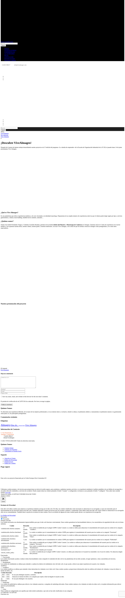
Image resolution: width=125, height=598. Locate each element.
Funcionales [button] (4, 555)
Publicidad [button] (4, 580)
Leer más (8, 492)
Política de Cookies (10, 463)
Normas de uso (8, 461)
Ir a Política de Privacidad (8, 515)
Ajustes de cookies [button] (6, 494)
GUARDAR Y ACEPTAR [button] (9, 592)
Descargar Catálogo (10, 60)
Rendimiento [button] (4, 560)
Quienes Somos (8, 448)
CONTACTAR (8, 57)
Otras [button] (2, 587)
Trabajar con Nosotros (10, 449)
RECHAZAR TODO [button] (29, 494)
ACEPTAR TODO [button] (17, 494)
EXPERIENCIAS (9, 52)
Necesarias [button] (4, 517)
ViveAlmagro (5, 133)
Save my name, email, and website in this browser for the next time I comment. (25, 396)
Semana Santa (22, 425)
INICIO (6, 48)
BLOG (6, 55)
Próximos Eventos (9, 58)
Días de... (15, 425)
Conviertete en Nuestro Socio (12, 451)
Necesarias (6, 519)
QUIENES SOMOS (10, 50)
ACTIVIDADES (9, 53)
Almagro (5, 424)
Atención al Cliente (10, 458)
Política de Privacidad (10, 460)
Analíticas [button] (3, 565)
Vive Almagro (5, 136)
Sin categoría (4, 135)
